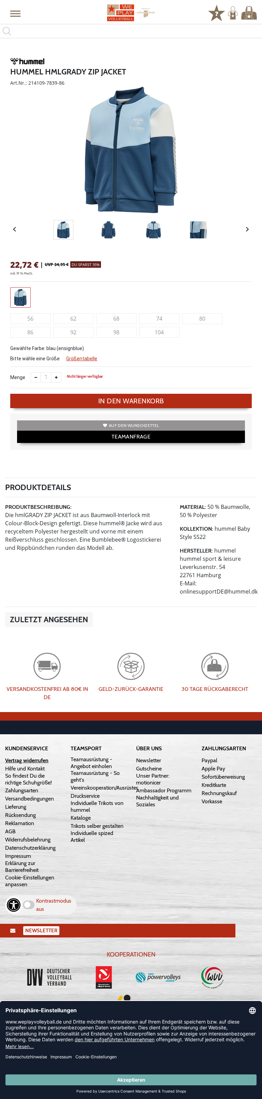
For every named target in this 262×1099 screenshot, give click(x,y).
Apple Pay (213, 768)
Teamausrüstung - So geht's (95, 776)
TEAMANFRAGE (131, 436)
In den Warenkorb (131, 401)
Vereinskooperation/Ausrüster (104, 787)
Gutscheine (149, 768)
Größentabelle (81, 358)
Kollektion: (196, 529)
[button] (15, 13)
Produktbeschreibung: (38, 507)
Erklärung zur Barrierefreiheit (22, 866)
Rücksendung (20, 815)
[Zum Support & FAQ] (216, 12)
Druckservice (85, 796)
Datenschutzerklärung (30, 848)
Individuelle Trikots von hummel (97, 806)
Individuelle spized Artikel (92, 836)
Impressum (18, 856)
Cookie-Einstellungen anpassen (29, 881)
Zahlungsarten (21, 790)
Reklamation (19, 823)
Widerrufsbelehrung (27, 839)
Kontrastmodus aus (53, 905)
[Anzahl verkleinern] (36, 377)
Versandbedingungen (29, 798)
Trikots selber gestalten (97, 826)
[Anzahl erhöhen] (56, 377)
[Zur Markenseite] (27, 62)
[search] (131, 31)
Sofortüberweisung (223, 777)
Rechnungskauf (219, 793)
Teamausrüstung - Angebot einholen (91, 762)
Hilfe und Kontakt (25, 768)
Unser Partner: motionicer (152, 779)
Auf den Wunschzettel (134, 425)
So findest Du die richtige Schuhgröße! (28, 779)
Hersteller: (196, 550)
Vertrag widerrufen (26, 760)
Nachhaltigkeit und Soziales (157, 801)
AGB (10, 831)
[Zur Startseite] (131, 13)
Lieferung (15, 807)
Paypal (209, 760)
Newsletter (148, 760)
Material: (193, 507)
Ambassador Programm (163, 790)
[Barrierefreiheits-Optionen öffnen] (13, 905)
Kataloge (81, 818)
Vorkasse (212, 801)
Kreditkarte (214, 785)
